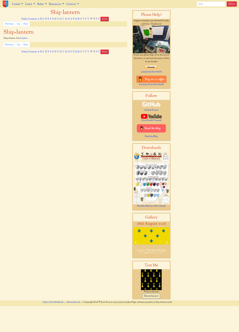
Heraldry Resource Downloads (151, 206)
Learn (29, 4)
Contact (71, 4)
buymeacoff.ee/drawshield (151, 84)
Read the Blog (151, 136)
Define (231, 4)
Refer (40, 4)
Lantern (23, 38)
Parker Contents (29, 19)
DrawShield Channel (151, 120)
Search (104, 19)
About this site (73, 302)
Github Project (151, 110)
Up (18, 24)
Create (16, 4)
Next (25, 24)
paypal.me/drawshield (151, 72)
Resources (55, 4)
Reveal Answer (151, 296)
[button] (135, 242)
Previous (9, 24)
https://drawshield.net (53, 302)
